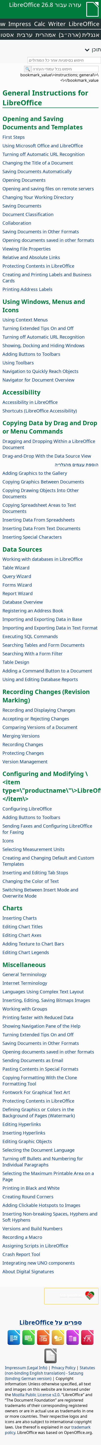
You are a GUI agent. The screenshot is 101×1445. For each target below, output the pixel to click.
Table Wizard (15, 567)
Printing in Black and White (31, 1188)
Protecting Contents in (38, 266)
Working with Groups (24, 1009)
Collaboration (16, 223)
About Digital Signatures (28, 1271)
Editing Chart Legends (25, 952)
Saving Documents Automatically (37, 171)
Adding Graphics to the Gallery (34, 473)
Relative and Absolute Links (31, 257)
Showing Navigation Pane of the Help (41, 1026)
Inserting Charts (19, 918)
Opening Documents (24, 180)
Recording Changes (22, 744)
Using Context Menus (25, 319)
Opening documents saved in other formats (48, 240)
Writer (57, 24)
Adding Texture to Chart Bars (33, 944)
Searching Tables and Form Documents (43, 645)
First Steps (13, 137)
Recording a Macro (22, 1237)
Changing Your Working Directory (37, 197)
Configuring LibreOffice (27, 808)
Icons (8, 840)
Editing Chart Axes (21, 935)
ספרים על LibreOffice (50, 1322)
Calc (39, 24)
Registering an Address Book (32, 610)
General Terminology (24, 974)
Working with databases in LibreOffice (42, 559)
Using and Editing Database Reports (40, 679)
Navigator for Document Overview (38, 380)
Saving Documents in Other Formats (40, 231)
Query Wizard (16, 576)
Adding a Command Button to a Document (47, 671)
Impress (19, 24)
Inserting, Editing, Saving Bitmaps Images (46, 1000)
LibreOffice (84, 24)
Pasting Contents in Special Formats (40, 1069)
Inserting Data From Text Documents (41, 528)
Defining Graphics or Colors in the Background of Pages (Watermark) (38, 1112)
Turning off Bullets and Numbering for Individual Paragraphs (42, 1161)
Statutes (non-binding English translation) (50, 1370)
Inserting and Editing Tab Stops (35, 872)
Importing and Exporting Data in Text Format (50, 628)
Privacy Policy (63, 1367)
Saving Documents (21, 206)
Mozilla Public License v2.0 (36, 1394)
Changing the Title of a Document (37, 163)
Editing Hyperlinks (21, 1124)
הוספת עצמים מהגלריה (77, 464)
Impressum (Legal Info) (26, 1367)
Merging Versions (21, 736)
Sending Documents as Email (32, 1060)
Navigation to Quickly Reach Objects (40, 371)
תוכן (96, 49)
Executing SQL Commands (30, 636)
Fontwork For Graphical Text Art (36, 1092)
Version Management (25, 761)
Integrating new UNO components (38, 1263)
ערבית (25, 34)
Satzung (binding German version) (44, 1375)
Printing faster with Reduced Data (37, 1017)
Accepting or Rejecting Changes (35, 718)
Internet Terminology (24, 983)
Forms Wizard (17, 585)
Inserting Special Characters (32, 537)
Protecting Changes (23, 753)
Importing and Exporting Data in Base (42, 619)
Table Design (15, 662)
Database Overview (22, 602)
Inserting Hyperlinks (23, 1133)
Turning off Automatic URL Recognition (43, 154)
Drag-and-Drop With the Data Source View (46, 456)
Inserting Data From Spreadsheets (38, 520)
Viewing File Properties (26, 248)
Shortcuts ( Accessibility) (39, 411)
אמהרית (46, 34)
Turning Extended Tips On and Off (38, 328)
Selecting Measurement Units (33, 849)
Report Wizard (17, 593)
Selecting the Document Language (38, 1150)
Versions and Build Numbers (32, 1228)
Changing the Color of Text (30, 881)
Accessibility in (30, 402)
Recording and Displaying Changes (38, 710)
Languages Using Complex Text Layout (43, 991)
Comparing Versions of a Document (39, 727)
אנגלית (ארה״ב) (79, 34)
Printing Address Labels (27, 289)
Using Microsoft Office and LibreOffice (42, 145)
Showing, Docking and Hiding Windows (43, 345)
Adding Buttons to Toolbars (31, 354)
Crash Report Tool (21, 1254)
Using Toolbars (18, 362)
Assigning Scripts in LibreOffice (35, 1245)
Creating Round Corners (27, 1196)
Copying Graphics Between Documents (43, 481)
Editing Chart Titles (22, 926)
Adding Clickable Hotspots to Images (41, 1205)
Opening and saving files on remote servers (48, 188)
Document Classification (27, 214)
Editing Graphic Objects (27, 1141)
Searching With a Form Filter (32, 653)
